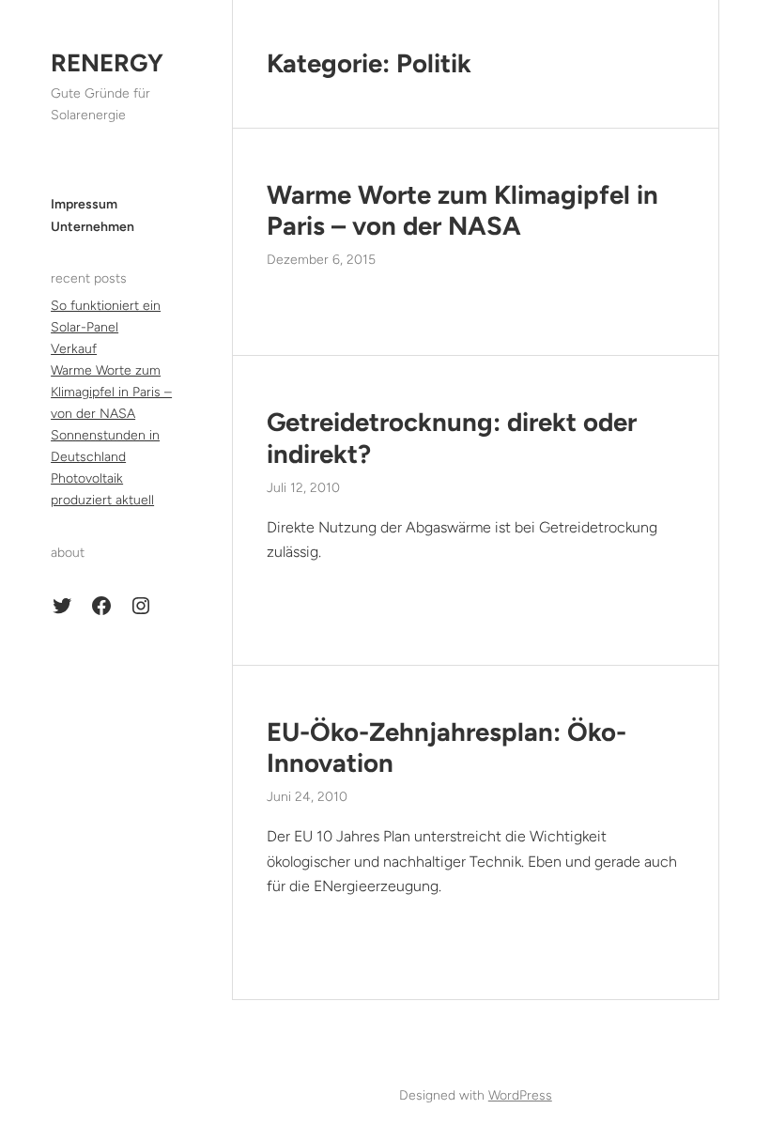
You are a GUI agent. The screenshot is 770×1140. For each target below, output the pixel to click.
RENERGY (107, 63)
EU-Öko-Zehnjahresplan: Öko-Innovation (446, 747)
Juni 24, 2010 (307, 797)
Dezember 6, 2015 (321, 260)
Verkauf (74, 349)
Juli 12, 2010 (303, 488)
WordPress (520, 1095)
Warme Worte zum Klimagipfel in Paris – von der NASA (111, 392)
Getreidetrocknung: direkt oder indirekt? (452, 438)
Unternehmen (92, 227)
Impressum (84, 204)
